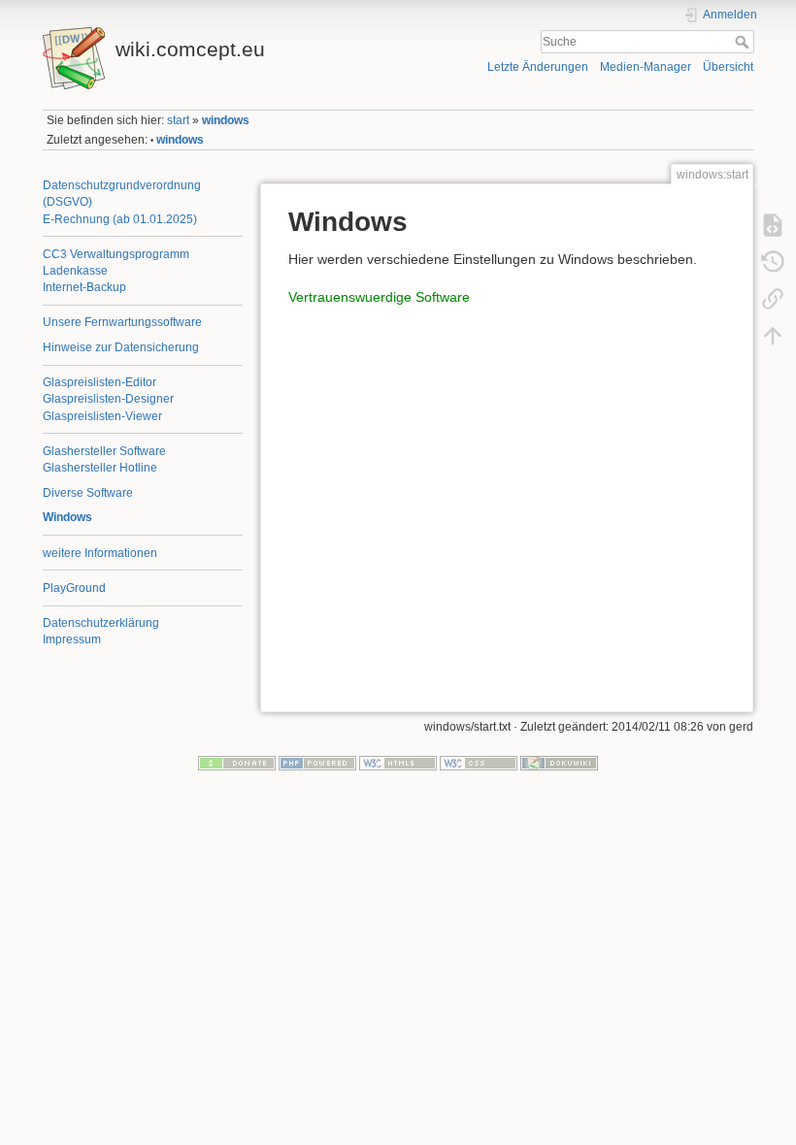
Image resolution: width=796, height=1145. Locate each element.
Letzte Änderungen (537, 67)
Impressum (72, 639)
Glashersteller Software (104, 451)
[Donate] (237, 762)
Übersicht (728, 67)
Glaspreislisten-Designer (108, 399)
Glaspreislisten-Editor (99, 382)
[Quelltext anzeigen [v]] (772, 224)
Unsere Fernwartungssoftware (122, 322)
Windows (67, 517)
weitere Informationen (100, 553)
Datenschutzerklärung (101, 623)
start (178, 120)
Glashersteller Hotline (100, 467)
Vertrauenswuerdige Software (379, 297)
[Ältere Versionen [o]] (772, 261)
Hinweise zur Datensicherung (121, 347)
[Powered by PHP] (317, 762)
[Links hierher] (772, 297)
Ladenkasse (75, 271)
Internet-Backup (84, 287)
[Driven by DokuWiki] (559, 762)
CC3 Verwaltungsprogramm (116, 254)
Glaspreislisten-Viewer (102, 416)
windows (225, 120)
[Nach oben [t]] (772, 334)
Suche (744, 42)
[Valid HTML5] (398, 762)
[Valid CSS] (478, 762)
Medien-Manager (645, 67)
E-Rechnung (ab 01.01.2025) (120, 219)
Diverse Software (88, 493)
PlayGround (74, 588)
